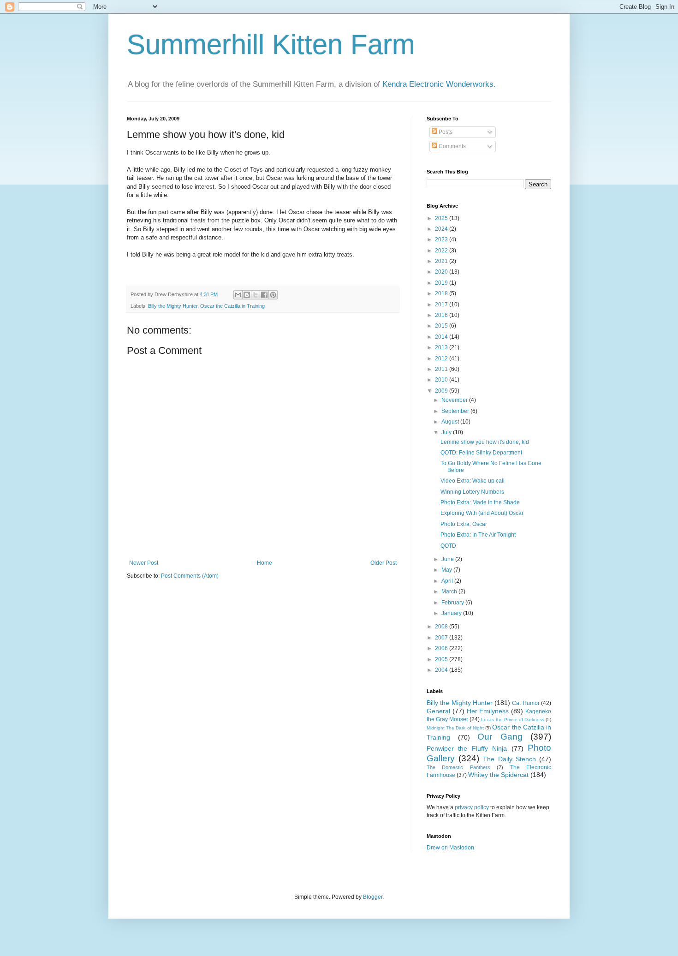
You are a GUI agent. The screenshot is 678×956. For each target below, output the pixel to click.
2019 (442, 283)
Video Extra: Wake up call (472, 481)
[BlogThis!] (246, 294)
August (450, 421)
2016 (442, 315)
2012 (442, 358)
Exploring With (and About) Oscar (481, 513)
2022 (442, 250)
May (447, 570)
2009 (442, 391)
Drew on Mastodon (450, 847)
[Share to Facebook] (264, 294)
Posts (444, 132)
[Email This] (238, 294)
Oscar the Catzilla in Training (232, 306)
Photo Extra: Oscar (463, 524)
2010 (442, 379)
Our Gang (500, 736)
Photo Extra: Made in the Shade (480, 502)
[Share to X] (255, 294)
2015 (442, 326)
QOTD (448, 546)
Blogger (372, 897)
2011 (442, 369)
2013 (442, 347)
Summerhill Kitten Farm (271, 44)
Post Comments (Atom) (190, 576)
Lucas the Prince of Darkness (512, 719)
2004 (442, 670)
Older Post (383, 563)
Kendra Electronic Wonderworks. (439, 84)
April (447, 581)
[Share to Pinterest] (273, 294)
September (455, 411)
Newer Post (143, 563)
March (449, 591)
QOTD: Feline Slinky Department (481, 452)
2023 (442, 239)
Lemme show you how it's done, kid (484, 442)
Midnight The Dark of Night (455, 727)
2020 (442, 272)
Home (264, 563)
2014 (442, 337)
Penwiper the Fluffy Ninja (467, 748)
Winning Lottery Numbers (472, 492)
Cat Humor (525, 703)
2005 (442, 659)
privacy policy (472, 807)
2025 (442, 218)
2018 (442, 293)
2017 (442, 304)
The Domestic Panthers (458, 767)
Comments (451, 146)
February (453, 602)
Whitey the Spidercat (498, 774)
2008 (442, 626)
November (455, 400)
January (452, 613)
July (447, 432)
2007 (442, 637)
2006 (442, 648)
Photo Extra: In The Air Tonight (478, 535)
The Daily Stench (509, 759)
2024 (442, 229)
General (438, 711)
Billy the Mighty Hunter (172, 306)
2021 (442, 261)
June (448, 559)
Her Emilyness (488, 711)
